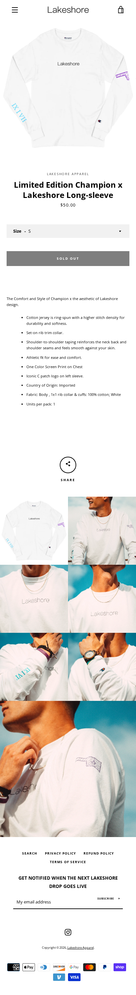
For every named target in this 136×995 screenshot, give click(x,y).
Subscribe (105, 898)
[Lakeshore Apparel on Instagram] (68, 931)
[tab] (68, 394)
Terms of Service (68, 862)
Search (29, 853)
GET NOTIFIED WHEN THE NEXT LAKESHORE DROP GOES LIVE (68, 882)
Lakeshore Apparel (80, 947)
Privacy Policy (60, 853)
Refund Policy (99, 853)
